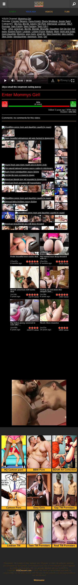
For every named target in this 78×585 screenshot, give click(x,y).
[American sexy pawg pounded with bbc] (34, 218)
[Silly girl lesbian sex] (61, 160)
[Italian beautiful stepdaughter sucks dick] (61, 183)
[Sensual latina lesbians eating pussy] (48, 229)
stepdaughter (19, 36)
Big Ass (18, 24)
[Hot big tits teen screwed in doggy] (18, 175)
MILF (69, 24)
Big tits (26, 24)
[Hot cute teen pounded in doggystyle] (34, 229)
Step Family (16, 26)
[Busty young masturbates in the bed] (48, 204)
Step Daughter (53, 34)
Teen (40, 36)
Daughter (54, 29)
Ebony (33, 24)
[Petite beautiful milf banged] (21, 229)
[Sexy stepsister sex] (8, 229)
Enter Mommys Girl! (21, 94)
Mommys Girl (24, 18)
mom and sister (67, 31)
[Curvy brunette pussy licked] (48, 174)
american (18, 29)
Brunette (44, 29)
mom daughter (9, 34)
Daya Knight (34, 21)
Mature (49, 31)
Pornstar (6, 26)
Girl (45, 36)
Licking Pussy (38, 31)
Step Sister (7, 36)
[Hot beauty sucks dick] (8, 215)
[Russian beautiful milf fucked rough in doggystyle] (61, 168)
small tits (41, 34)
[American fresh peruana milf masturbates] (21, 183)
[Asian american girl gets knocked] (61, 191)
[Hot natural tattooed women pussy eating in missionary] (27, 168)
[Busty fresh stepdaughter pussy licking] (20, 172)
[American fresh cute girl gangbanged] (8, 188)
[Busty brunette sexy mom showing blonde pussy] (61, 137)
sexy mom (31, 34)
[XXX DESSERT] (39, 4)
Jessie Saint (65, 21)
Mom (56, 31)
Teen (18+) (42, 26)
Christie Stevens (19, 21)
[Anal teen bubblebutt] (21, 150)
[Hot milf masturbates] (61, 175)
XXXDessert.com (23, 570)
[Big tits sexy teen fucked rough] (61, 152)
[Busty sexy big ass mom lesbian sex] (21, 207)
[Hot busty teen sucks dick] (8, 132)
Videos (49, 12)
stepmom (31, 36)
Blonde (35, 29)
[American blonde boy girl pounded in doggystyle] (24, 179)
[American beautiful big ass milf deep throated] (23, 224)
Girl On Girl (65, 29)
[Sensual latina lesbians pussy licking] (19, 201)
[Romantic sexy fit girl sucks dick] (61, 206)
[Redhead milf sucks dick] (34, 188)
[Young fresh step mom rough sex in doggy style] (24, 165)
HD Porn (42, 24)
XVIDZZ (12, 12)
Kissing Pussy (14, 31)
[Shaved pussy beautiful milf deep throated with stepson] (48, 185)
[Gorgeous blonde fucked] (48, 218)
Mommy (21, 34)
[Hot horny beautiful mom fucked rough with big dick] (21, 218)
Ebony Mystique (50, 21)
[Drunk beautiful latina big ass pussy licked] (61, 218)
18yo (10, 29)
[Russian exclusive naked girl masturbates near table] (8, 207)
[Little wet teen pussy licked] (61, 198)
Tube (67, 12)
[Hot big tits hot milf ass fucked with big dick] (34, 152)
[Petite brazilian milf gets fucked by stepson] (48, 192)
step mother (67, 34)
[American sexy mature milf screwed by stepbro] (8, 144)
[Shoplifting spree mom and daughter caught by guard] (26, 127)
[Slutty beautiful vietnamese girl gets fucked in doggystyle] (28, 138)
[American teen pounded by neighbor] (21, 188)
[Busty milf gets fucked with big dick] (61, 226)
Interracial (52, 24)
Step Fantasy (30, 26)
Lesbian (62, 24)
